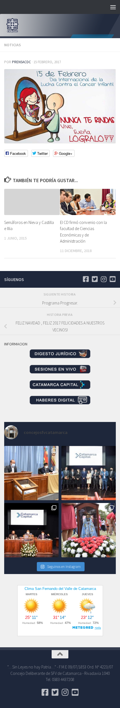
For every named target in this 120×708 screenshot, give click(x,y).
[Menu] (113, 7)
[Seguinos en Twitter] (94, 279)
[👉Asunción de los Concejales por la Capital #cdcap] (88, 473)
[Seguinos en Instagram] (103, 279)
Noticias (12, 44)
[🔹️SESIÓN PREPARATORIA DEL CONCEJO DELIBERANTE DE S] (31, 530)
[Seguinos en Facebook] (85, 279)
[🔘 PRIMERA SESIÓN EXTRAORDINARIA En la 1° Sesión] (31, 473)
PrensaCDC (21, 62)
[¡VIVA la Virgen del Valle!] (88, 530)
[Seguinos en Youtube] (112, 279)
